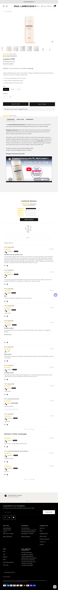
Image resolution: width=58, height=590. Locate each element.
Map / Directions (7, 536)
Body (4, 559)
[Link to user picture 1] (7, 337)
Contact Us (43, 541)
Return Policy (43, 536)
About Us (42, 528)
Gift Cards (5, 565)
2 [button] (27, 429)
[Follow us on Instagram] (9, 517)
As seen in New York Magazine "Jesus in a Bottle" (19, 150)
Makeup (5, 557)
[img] (7, 249)
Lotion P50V (11, 305)
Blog (41, 531)
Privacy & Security (44, 539)
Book (38, 6)
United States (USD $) (9, 572)
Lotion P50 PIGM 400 (13, 398)
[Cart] (54, 6)
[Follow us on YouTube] (13, 517)
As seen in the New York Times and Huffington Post (19, 148)
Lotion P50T (11, 247)
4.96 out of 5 (33, 204)
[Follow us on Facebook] (5, 517)
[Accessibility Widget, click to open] (55, 295)
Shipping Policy (44, 533)
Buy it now (42, 104)
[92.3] (28, 228)
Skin (4, 551)
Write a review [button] (29, 219)
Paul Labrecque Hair (8, 562)
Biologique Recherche (10, 56)
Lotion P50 (10, 270)
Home (4, 11)
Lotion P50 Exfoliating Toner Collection (18, 451)
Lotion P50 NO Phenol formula (16, 124)
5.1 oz (12, 89)
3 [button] (29, 429)
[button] (6, 54)
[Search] (7, 6)
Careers (42, 544)
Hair (4, 554)
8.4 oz (6, 89)
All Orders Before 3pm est (13, 496)
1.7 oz (18, 89)
